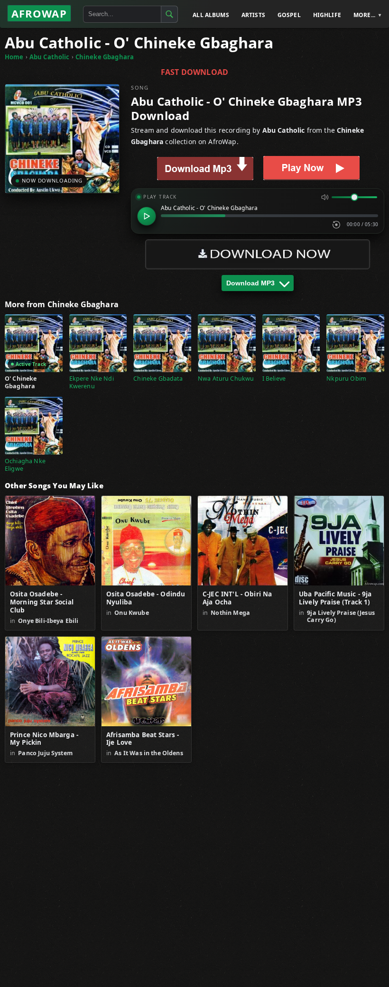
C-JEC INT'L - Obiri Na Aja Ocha (237, 598)
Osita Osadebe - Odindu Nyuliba (145, 598)
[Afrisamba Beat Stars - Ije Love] (146, 681)
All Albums (211, 15)
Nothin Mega (230, 612)
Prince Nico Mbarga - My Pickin (44, 739)
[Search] (169, 14)
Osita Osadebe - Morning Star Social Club (42, 602)
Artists (253, 15)
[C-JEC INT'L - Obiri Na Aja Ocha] (242, 540)
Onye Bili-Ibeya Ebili (48, 620)
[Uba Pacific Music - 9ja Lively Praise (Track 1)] (339, 540)
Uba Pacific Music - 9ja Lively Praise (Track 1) (335, 598)
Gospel (289, 15)
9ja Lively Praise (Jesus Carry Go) (341, 616)
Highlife (327, 15)
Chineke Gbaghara (104, 57)
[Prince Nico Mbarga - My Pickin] (50, 681)
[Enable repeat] (336, 224)
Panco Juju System (45, 753)
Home (14, 57)
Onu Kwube (131, 612)
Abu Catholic (49, 57)
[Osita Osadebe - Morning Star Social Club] (50, 540)
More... (364, 15)
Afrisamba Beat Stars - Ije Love (142, 739)
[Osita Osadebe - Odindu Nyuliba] (146, 540)
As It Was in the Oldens (148, 753)
